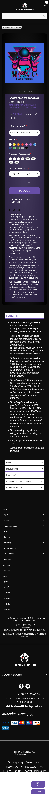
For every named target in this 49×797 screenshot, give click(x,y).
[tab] (24, 316)
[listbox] (24, 133)
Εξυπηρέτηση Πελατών (21, 766)
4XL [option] (11, 162)
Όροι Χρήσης (16, 762)
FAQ (40, 766)
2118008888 (24, 627)
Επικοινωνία (34, 762)
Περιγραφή (11, 475)
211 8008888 (24, 702)
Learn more (23, 788)
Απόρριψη (38, 791)
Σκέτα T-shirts (13, 771)
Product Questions (14, 487)
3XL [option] (33, 159)
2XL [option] (27, 159)
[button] (17, 92)
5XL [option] (16, 162)
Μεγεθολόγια (12, 469)
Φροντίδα (10, 463)
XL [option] (23, 159)
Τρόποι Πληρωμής (34, 771)
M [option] (14, 159)
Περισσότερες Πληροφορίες (19, 481)
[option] (10, 144)
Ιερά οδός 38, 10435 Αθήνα (24, 694)
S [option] (10, 159)
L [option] (18, 159)
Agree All (38, 784)
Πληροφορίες (12, 316)
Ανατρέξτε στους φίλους (12, 27)
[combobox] (24, 16)
